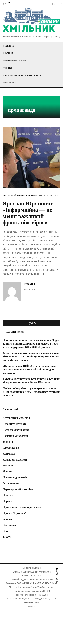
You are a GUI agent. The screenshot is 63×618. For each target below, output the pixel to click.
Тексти (8, 68)
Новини (8, 53)
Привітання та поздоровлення (22, 75)
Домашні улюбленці (15, 435)
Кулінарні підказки (15, 459)
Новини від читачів (15, 60)
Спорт (7, 530)
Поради (7, 501)
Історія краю (11, 447)
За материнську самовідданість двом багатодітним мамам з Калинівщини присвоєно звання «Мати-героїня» (31, 356)
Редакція (29, 283)
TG (53, 3)
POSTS (32, 289)
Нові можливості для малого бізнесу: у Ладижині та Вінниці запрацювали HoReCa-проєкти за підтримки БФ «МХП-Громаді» (31, 344)
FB (60, 3)
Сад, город (9, 525)
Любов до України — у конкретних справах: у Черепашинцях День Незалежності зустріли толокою (31, 392)
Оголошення (11, 483)
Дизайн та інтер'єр (14, 423)
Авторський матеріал (15, 195)
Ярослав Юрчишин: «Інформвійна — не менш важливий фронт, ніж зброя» (28, 213)
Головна (9, 46)
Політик (8, 495)
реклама (8, 519)
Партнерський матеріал (18, 489)
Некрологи (10, 83)
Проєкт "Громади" (15, 513)
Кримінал (9, 453)
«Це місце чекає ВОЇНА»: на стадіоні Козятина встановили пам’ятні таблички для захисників (29, 369)
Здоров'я (8, 441)
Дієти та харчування (16, 429)
